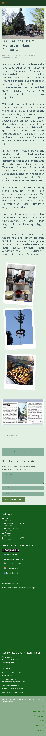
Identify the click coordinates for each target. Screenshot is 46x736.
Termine (41, 721)
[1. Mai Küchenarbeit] (23, 284)
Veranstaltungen (30, 55)
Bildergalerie (39, 725)
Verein (41, 706)
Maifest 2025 (6, 533)
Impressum (40, 730)
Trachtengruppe (8, 663)
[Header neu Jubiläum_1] (7, 3)
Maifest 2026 (6, 519)
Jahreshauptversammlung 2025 (13, 538)
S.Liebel (18, 55)
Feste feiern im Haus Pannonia (13, 660)
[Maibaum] (23, 328)
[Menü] (43, 3)
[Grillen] (23, 372)
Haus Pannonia (38, 711)
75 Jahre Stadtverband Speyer (13, 523)
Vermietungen (39, 716)
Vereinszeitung (7, 657)
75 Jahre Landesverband (11, 528)
